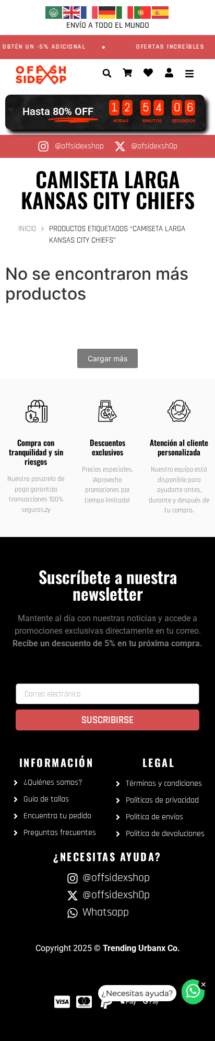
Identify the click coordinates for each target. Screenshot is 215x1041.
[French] (90, 12)
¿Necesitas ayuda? (137, 993)
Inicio (27, 229)
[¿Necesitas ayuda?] (193, 991)
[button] (107, 73)
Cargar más (107, 358)
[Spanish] (161, 12)
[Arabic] (54, 12)
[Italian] (125, 12)
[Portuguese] (143, 12)
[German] (107, 12)
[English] (72, 12)
